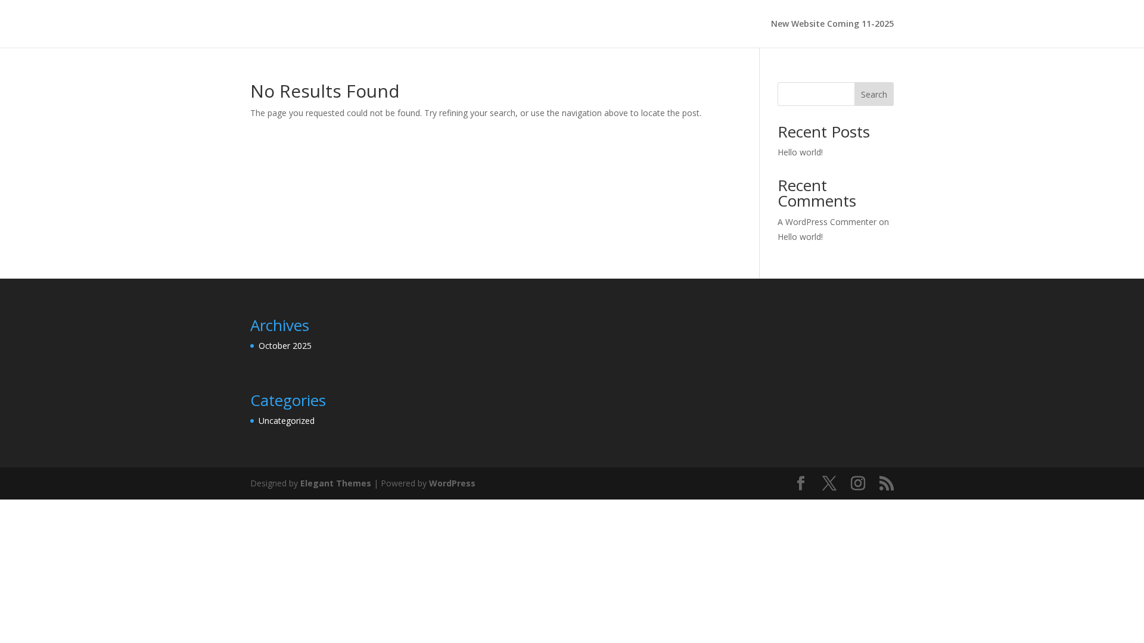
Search (874, 94)
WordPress (452, 483)
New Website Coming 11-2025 (832, 24)
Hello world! (800, 152)
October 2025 (285, 345)
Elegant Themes (335, 483)
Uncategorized (287, 420)
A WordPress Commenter (827, 221)
